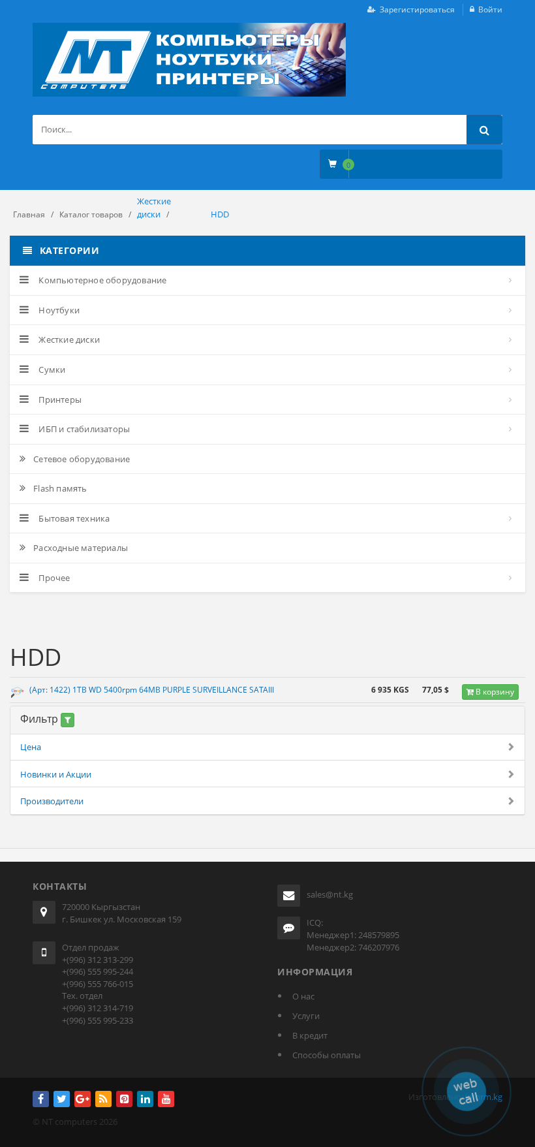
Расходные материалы (80, 548)
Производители (52, 801)
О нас (303, 996)
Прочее (53, 578)
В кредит (310, 1035)
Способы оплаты (326, 1055)
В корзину (494, 691)
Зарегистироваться (417, 9)
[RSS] (103, 1099)
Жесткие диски (68, 339)
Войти (490, 9)
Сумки (51, 369)
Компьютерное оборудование (101, 280)
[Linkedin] (145, 1099)
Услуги (306, 1016)
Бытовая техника (73, 518)
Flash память (60, 488)
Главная (29, 214)
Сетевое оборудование (81, 459)
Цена (30, 747)
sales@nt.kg (330, 894)
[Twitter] (62, 1099)
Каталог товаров (91, 214)
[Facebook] (41, 1099)
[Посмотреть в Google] (17, 692)
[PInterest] (124, 1099)
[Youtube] (166, 1099)
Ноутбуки (58, 310)
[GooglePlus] (82, 1099)
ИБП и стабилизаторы (83, 429)
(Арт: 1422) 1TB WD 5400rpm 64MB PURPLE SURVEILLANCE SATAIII (151, 689)
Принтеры (59, 399)
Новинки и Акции (55, 774)
